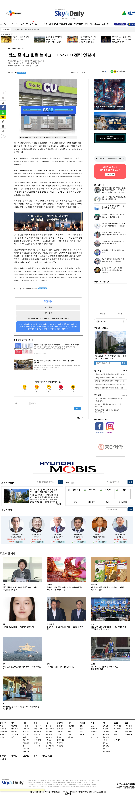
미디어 (105, 740)
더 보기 (58, 504)
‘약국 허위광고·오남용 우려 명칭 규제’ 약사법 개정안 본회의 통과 (20, 589)
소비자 (36, 737)
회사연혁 (45, 792)
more (124, 370)
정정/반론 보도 (47, 756)
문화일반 (105, 726)
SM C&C (36, 537)
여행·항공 (49, 743)
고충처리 (68, 794)
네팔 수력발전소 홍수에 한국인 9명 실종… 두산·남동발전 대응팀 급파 (87, 39)
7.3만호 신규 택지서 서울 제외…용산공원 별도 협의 (65, 628)
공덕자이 (99, 539)
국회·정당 (14, 729)
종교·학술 (106, 737)
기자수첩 (3, 734)
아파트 (82, 734)
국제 (86, 24)
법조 (24, 746)
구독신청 (102, 314)
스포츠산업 (117, 726)
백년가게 (60, 743)
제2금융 (71, 737)
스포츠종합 (117, 729)
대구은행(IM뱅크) (99, 537)
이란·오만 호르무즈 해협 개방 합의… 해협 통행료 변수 (22, 668)
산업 (56, 24)
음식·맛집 (106, 746)
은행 (69, 729)
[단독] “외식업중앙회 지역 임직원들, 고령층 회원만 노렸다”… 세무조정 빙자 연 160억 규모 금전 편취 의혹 (111, 388)
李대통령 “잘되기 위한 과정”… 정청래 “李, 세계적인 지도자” (111, 381)
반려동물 (105, 743)
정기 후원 (48, 307)
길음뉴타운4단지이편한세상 (15, 539)
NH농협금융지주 (57, 537)
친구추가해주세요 (99, 432)
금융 (70, 24)
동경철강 (120, 537)
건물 (81, 729)
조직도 (39, 792)
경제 (51, 24)
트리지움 (78, 539)
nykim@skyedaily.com (30, 288)
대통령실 (14, 726)
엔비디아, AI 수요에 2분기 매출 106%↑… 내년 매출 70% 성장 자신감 (121, 39)
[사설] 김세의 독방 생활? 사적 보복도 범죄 (108, 378)
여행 (104, 734)
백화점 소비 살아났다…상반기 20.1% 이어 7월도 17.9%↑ (54, 362)
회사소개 (33, 792)
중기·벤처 (60, 726)
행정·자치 (14, 731)
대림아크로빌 (36, 539)
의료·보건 (26, 743)
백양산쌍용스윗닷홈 (120, 539)
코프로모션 (118, 314)
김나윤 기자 (16, 72)
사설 (1, 726)
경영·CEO (37, 726)
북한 (12, 737)
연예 (130, 731)
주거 (24, 737)
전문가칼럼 (3, 731)
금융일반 (71, 726)
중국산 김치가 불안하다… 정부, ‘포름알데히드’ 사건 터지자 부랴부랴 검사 (35, 29)
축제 (107, 734)
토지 (81, 731)
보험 (69, 734)
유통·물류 (49, 734)
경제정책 (37, 734)
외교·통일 (14, 734)
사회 (45, 24)
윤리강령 (52, 792)
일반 (81, 726)
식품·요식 (49, 740)
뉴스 (9, 48)
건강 (104, 749)
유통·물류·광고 (19, 48)
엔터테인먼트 (107, 751)
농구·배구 (117, 740)
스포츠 (97, 24)
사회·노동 (26, 729)
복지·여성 (26, 731)
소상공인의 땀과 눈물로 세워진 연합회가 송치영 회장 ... (108, 411)
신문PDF (3, 756)
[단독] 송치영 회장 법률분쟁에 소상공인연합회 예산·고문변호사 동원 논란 (111, 384)
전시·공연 (106, 731)
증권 (69, 731)
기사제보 (103, 321)
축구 (115, 734)
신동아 (57, 539)
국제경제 (94, 729)
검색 (60, 482)
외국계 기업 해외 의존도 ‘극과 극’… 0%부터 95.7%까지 (57, 345)
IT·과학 (48, 749)
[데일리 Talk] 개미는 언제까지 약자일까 (18, 627)
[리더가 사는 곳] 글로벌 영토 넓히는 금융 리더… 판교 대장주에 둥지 (110, 357)
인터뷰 (2, 737)
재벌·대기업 (38, 729)
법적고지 (79, 792)
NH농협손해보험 (15, 537)
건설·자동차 (50, 729)
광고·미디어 (50, 746)
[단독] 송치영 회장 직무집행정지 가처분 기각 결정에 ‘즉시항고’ (111, 374)
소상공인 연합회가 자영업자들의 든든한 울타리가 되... (108, 405)
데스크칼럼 (3, 729)
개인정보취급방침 (88, 792)
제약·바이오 (50, 737)
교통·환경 (26, 749)
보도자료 (26, 756)
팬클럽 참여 (19, 542)
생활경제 (63, 24)
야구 (115, 731)
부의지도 (33, 24)
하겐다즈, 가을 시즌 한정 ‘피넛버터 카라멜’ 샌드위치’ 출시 (107, 589)
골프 (115, 737)
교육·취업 (26, 734)
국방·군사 (26, 740)
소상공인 (60, 746)
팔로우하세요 (110, 432)
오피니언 (24, 24)
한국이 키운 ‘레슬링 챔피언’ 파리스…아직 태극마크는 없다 (107, 668)
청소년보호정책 (100, 792)
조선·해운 (49, 731)
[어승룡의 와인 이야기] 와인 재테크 (60, 667)
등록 (77, 408)
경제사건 (37, 743)
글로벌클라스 (95, 737)
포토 (103, 24)
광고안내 (58, 792)
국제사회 (94, 731)
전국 (35, 756)
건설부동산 (78, 24)
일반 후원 (48, 313)
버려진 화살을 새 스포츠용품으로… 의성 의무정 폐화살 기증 (21, 708)
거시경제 (37, 746)
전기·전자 (49, 726)
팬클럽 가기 (110, 174)
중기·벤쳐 (37, 731)
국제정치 (94, 734)
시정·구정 (37, 740)
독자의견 (72, 792)
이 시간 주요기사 (6, 34)
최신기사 (15, 24)
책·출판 (105, 729)
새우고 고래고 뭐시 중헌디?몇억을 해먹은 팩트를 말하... (108, 400)
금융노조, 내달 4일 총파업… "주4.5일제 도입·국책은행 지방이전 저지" (109, 628)
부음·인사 (26, 751)
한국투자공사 (78, 537)
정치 (40, 24)
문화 (91, 24)
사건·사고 (26, 726)
